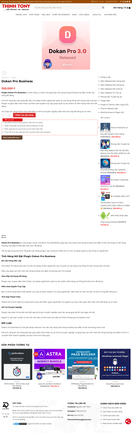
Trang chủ (5, 77)
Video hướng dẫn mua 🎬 (12, 137)
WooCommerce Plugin (110, 112)
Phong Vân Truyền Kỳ (109, 97)
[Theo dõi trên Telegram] (129, 1)
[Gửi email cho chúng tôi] (125, 1)
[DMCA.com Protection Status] (19, 424)
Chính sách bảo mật (111, 416)
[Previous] (2, 395)
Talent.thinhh (81, 411)
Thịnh (64, 317)
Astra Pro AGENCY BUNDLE (49, 384)
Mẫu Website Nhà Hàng (110, 85)
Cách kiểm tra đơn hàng (112, 412)
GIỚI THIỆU (34, 14)
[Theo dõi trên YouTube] (127, 1)
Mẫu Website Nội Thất (110, 89)
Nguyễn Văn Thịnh (83, 407)
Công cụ (104, 77)
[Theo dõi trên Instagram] (123, 1)
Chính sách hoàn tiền (111, 419)
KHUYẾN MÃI (110, 14)
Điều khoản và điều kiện (112, 423)
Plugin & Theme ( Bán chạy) (112, 104)
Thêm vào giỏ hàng (24, 115)
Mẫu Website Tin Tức (109, 93)
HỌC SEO (46, 14)
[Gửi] (103, 7)
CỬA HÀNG (84, 14)
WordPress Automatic (115, 384)
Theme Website (107, 108)
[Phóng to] (4, 73)
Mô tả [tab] (3, 237)
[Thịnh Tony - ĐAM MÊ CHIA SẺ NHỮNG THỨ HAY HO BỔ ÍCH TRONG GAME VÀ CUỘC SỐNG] (16, 8)
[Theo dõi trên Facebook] (121, 1)
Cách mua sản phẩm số (112, 408)
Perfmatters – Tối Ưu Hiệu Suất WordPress (16, 385)
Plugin (14, 77)
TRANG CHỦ (21, 14)
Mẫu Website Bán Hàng (110, 81)
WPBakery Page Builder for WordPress (82, 385)
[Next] (10, 72)
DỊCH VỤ (97, 14)
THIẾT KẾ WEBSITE (61, 14)
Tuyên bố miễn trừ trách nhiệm (39, 424)
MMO (74, 14)
